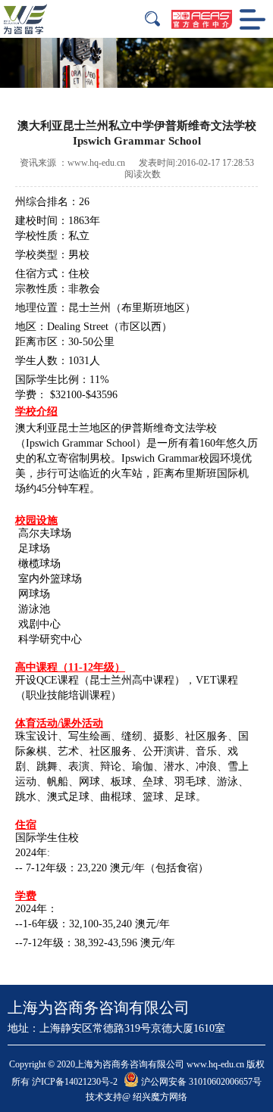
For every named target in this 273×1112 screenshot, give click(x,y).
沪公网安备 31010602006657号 (200, 1081)
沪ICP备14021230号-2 (75, 1081)
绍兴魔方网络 (160, 1097)
